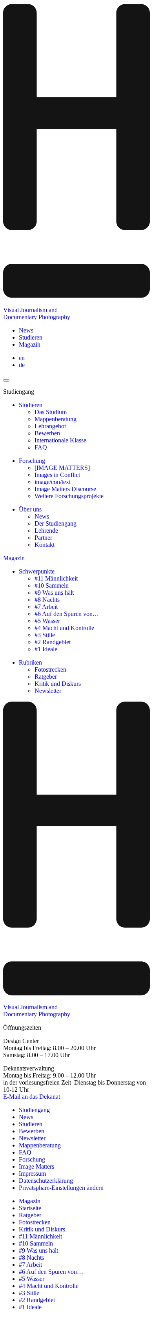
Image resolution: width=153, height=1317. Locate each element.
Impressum (32, 1173)
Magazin (29, 344)
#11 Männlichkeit (56, 578)
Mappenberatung (55, 419)
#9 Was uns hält (54, 592)
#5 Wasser (47, 620)
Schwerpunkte (37, 571)
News (26, 330)
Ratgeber (46, 676)
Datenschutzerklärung (46, 1180)
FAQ (41, 447)
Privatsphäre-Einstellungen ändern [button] (61, 1187)
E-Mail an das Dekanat (31, 1096)
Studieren (30, 337)
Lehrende (46, 530)
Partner (43, 537)
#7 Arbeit (46, 606)
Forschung (32, 460)
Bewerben (47, 433)
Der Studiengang (55, 523)
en (22, 357)
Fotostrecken (50, 669)
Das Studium (51, 412)
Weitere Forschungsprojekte (69, 496)
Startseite (30, 1208)
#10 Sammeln (52, 585)
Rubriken (30, 662)
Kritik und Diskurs (58, 683)
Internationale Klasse (60, 440)
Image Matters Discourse (65, 489)
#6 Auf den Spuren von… (67, 613)
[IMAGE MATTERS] (62, 467)
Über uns (30, 509)
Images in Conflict (57, 474)
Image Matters (36, 1166)
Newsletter (48, 690)
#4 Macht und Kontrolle (64, 628)
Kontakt (45, 544)
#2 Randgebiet (53, 642)
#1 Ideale (46, 649)
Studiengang (34, 1110)
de (22, 365)
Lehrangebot (50, 426)
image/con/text (53, 482)
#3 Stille (45, 635)
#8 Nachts (47, 599)
